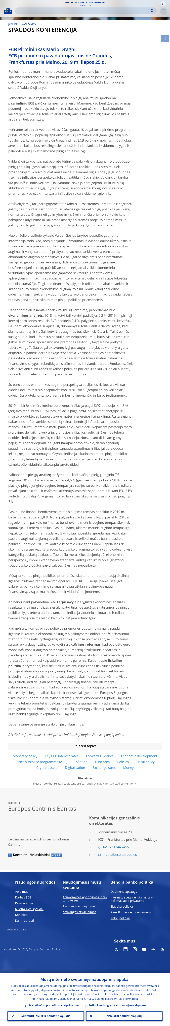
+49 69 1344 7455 (116, 847)
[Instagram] (135, 949)
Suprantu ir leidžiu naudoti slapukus (45, 1016)
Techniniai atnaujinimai (79, 906)
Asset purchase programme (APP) (41, 762)
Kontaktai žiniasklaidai (31, 855)
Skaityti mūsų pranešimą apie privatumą (53, 1005)
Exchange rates (104, 768)
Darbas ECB (23, 897)
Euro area (102, 762)
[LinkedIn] (125, 949)
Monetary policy (25, 756)
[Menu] (163, 11)
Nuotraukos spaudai (29, 909)
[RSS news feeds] (163, 949)
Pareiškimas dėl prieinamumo (132, 912)
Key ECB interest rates (62, 756)
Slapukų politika (122, 906)
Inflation (81, 762)
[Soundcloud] (153, 949)
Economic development (139, 756)
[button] (163, 3)
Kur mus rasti (24, 920)
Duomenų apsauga (124, 891)
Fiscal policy (145, 762)
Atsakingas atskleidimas (79, 912)
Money (128, 768)
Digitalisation (75, 768)
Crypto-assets (46, 768)
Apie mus (21, 891)
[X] (116, 949)
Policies (123, 762)
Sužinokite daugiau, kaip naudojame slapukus (117, 1005)
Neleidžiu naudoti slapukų (124, 1016)
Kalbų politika (120, 918)
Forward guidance (100, 756)
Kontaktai (21, 915)
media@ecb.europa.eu (120, 855)
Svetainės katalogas (16, 929)
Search (152, 11)
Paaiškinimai (24, 903)
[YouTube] (144, 949)
